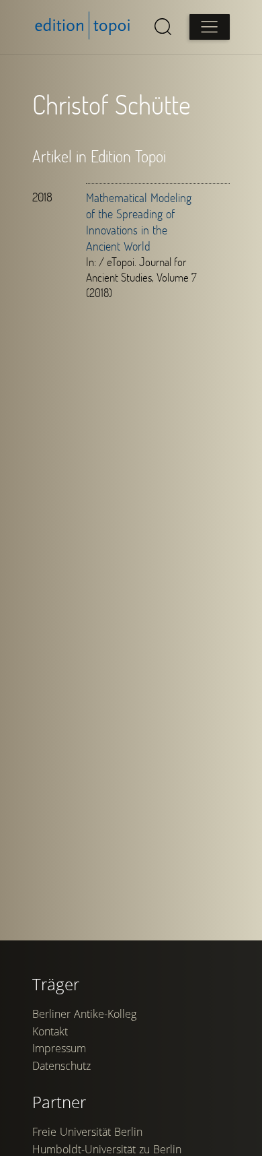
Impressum (59, 1048)
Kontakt (50, 1031)
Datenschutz (61, 1065)
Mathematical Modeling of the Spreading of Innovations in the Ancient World (138, 221)
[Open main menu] (209, 27)
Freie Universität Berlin (87, 1131)
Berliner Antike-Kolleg (84, 1013)
